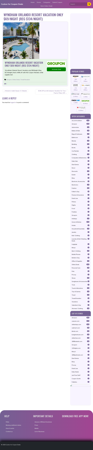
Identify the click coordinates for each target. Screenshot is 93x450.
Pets (80, 271)
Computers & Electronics (80, 158)
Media (36, 428)
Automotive (80, 127)
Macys (80, 247)
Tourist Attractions (80, 288)
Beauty (80, 141)
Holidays (80, 218)
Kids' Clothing (80, 235)
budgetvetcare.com (80, 334)
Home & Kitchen (80, 222)
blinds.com (80, 331)
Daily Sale (80, 161)
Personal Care (80, 268)
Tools (80, 285)
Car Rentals (80, 151)
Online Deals (16, 79)
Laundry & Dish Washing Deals (80, 240)
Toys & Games (80, 291)
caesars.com (80, 321)
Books (80, 147)
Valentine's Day (80, 305)
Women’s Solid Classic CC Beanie (16, 91)
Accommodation (80, 120)
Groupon (9, 79)
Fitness (80, 202)
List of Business (39, 431)
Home (33, 2)
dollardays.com (80, 324)
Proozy (80, 275)
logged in (13, 102)
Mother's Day (80, 258)
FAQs (7, 422)
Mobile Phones (80, 254)
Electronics (80, 185)
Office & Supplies (80, 261)
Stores (39, 2)
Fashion (80, 188)
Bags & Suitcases (80, 134)
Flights (80, 205)
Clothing (80, 154)
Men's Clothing (80, 251)
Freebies (80, 212)
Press (36, 425)
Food (80, 208)
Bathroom (80, 137)
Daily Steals (80, 372)
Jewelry (80, 232)
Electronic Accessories (80, 181)
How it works (10, 428)
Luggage (80, 244)
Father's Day (80, 191)
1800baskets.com (80, 341)
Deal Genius (80, 164)
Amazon (80, 124)
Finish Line (80, 198)
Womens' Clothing (80, 308)
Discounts (80, 171)
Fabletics (80, 382)
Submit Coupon (57, 2)
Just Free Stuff (80, 375)
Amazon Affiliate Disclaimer (43, 422)
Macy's (80, 351)
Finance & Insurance (80, 195)
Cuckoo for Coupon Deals (12, 4)
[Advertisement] (80, 40)
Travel (80, 295)
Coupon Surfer (80, 378)
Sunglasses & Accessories (80, 281)
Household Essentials (80, 229)
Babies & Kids (80, 131)
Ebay (80, 178)
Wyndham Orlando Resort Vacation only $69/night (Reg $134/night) (24, 64)
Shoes (80, 278)
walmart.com (80, 328)
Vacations (80, 302)
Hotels (80, 225)
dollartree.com (80, 338)
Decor (80, 168)
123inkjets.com (80, 348)
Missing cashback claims (13, 425)
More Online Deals (46, 6)
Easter (80, 175)
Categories (46, 2)
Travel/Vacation (25, 79)
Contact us (9, 431)
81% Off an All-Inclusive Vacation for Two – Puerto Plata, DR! (52, 92)
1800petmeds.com (80, 355)
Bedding (80, 144)
